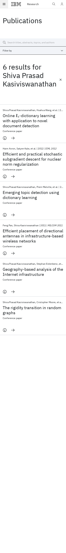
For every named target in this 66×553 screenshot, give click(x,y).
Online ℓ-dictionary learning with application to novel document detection (29, 120)
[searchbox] (33, 42)
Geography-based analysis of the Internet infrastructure (33, 272)
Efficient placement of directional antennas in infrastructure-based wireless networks (33, 236)
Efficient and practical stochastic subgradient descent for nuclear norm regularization (32, 159)
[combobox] (33, 51)
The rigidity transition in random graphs (32, 310)
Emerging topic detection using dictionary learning (31, 195)
